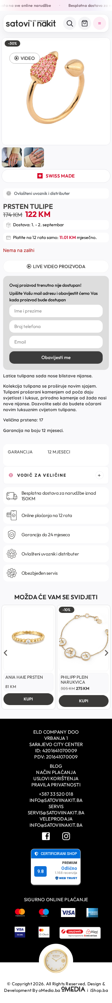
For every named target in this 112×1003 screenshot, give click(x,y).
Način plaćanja (56, 772)
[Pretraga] (69, 23)
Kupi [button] (28, 698)
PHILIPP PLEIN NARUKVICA (74, 679)
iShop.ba (99, 990)
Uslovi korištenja (55, 778)
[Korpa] (84, 23)
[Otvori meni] (99, 23)
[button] (24, 58)
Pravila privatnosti (56, 785)
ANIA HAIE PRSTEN (24, 677)
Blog (56, 766)
